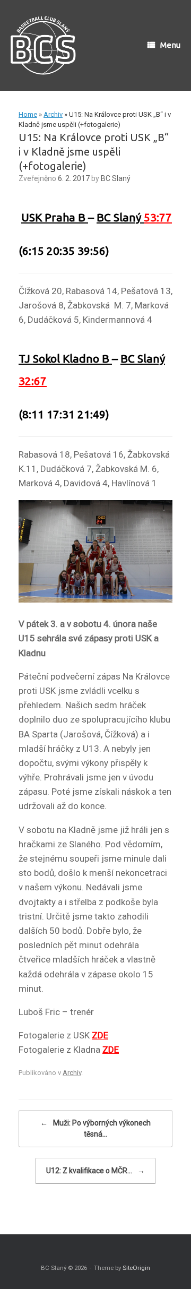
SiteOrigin (136, 1267)
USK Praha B (54, 217)
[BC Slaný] (46, 45)
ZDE (100, 1035)
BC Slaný (116, 178)
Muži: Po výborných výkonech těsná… (95, 1128)
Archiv (53, 114)
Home (28, 114)
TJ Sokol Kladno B (65, 358)
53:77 (158, 217)
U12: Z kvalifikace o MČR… (95, 1170)
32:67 (33, 380)
